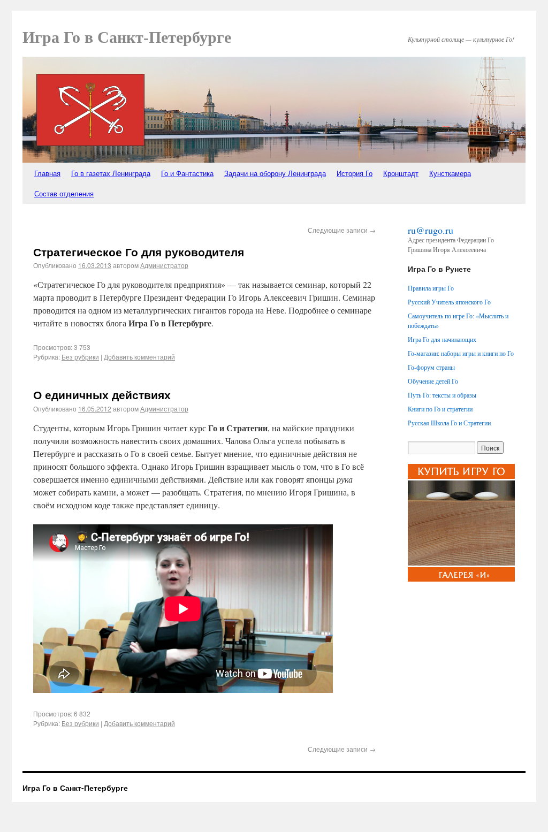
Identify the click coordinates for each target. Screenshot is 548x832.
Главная (47, 173)
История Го (354, 173)
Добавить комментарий (139, 356)
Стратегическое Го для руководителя (138, 251)
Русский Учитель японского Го (449, 301)
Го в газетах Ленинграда (110, 173)
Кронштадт (400, 173)
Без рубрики (80, 356)
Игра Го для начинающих (442, 339)
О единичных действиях (102, 394)
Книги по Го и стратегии (440, 408)
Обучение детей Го (433, 381)
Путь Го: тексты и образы (442, 395)
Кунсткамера (450, 173)
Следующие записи (342, 229)
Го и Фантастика (187, 173)
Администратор (164, 265)
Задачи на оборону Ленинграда (275, 173)
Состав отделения (64, 193)
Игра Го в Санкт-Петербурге (126, 37)
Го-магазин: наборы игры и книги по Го (461, 353)
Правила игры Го (431, 288)
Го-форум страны (431, 367)
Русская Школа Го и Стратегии (449, 422)
